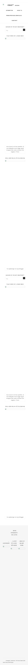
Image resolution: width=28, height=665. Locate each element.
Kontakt (14, 20)
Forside (9, 5)
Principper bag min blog (14, 15)
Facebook (13, 660)
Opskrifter (9, 10)
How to (19, 10)
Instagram (8, 660)
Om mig (17, 5)
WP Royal (11, 662)
